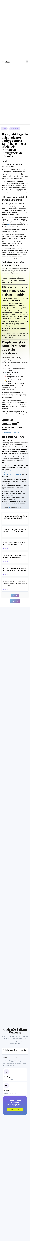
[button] (27, 61)
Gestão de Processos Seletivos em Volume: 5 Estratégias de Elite (14, 530)
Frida (8, 224)
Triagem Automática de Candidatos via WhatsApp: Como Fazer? (15, 517)
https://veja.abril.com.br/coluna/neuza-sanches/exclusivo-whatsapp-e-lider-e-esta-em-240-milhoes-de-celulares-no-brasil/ (14, 472)
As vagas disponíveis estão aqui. (10, 432)
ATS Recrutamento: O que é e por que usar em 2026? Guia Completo (14, 569)
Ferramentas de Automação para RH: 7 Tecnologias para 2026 (14, 543)
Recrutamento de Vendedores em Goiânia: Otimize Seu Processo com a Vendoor (15, 584)
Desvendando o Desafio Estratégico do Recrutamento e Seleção (15, 556)
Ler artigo (5, 522)
